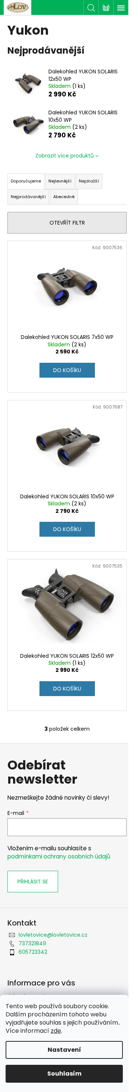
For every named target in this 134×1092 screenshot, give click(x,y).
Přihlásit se (32, 881)
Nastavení (64, 1049)
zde (56, 1030)
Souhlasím (64, 1073)
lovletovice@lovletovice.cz (53, 935)
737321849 (32, 943)
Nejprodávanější (28, 197)
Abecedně (63, 197)
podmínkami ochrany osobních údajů (58, 856)
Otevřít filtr (67, 222)
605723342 (33, 952)
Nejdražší (89, 181)
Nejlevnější (59, 181)
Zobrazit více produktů (64, 155)
